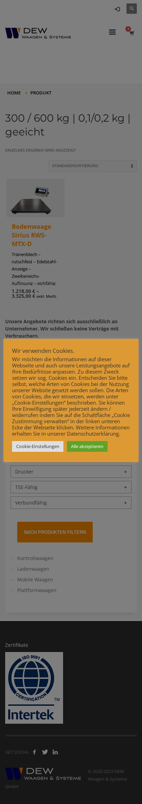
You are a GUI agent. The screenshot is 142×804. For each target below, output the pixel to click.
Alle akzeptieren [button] (87, 446)
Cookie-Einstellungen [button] (37, 446)
